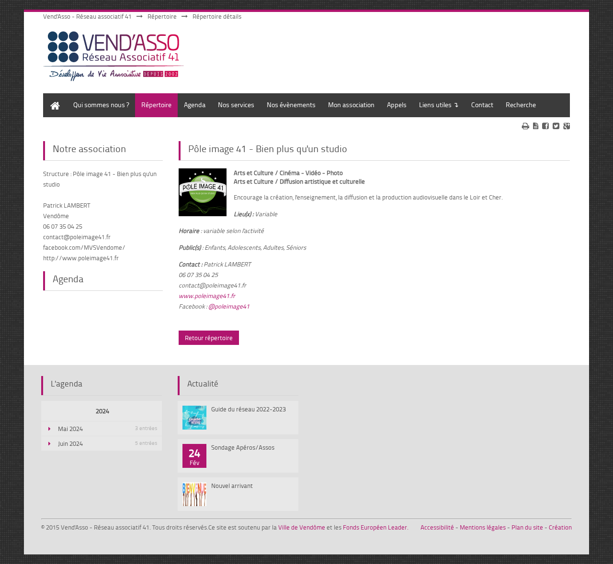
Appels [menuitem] (397, 104)
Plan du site (527, 527)
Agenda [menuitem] (194, 104)
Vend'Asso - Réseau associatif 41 (87, 16)
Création (560, 527)
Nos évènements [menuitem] (291, 104)
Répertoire (162, 16)
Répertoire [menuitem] (156, 104)
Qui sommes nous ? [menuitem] (101, 104)
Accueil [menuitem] (53, 97)
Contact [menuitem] (482, 104)
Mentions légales (483, 527)
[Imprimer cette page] (525, 126)
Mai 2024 (107, 428)
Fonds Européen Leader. (376, 527)
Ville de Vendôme (301, 527)
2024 (102, 411)
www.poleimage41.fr (207, 295)
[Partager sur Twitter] (556, 126)
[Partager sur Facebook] (545, 126)
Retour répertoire (209, 337)
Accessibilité (437, 527)
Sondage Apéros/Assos (242, 447)
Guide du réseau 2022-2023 (248, 409)
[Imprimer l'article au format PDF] (535, 126)
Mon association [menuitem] (351, 104)
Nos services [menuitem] (236, 104)
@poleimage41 (229, 306)
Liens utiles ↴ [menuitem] (439, 104)
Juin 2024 (107, 443)
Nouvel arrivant (232, 485)
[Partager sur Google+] (566, 126)
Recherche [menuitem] (521, 104)
